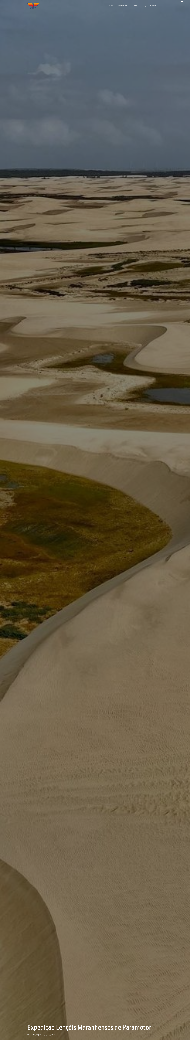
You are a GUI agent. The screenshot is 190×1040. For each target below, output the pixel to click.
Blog (28, 1035)
